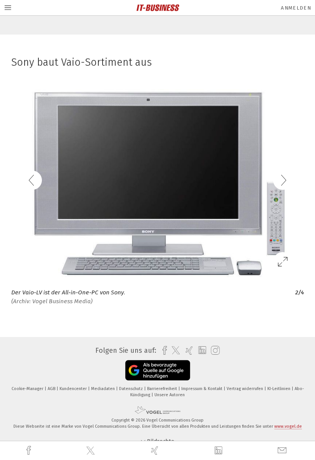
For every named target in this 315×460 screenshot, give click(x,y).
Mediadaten (103, 388)
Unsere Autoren (169, 394)
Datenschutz (131, 388)
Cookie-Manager (28, 388)
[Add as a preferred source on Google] (157, 370)
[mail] (283, 451)
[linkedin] (219, 451)
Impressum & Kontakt (202, 388)
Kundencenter (74, 388)
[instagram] (213, 350)
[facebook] (30, 451)
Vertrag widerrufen (245, 388)
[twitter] (91, 450)
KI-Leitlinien (279, 388)
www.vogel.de (288, 426)
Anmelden (296, 8)
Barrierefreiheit (162, 388)
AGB (52, 388)
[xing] (155, 450)
